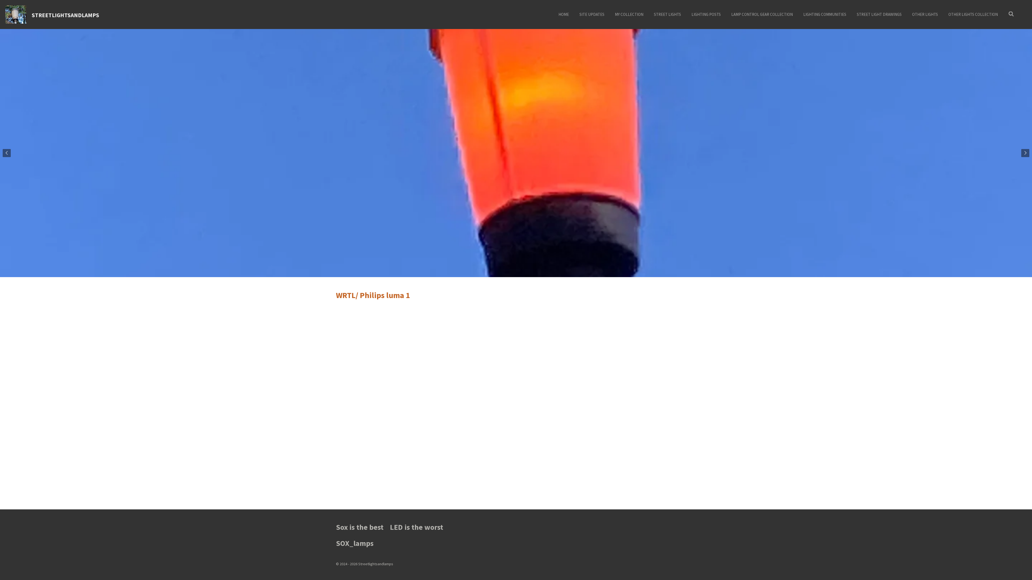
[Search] (1011, 14)
